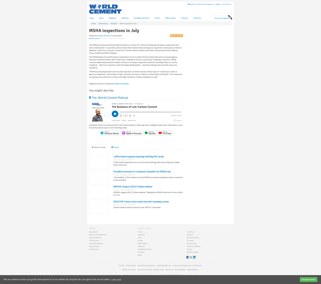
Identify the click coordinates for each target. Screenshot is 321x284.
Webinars (125, 18)
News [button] (101, 18)
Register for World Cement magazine (201, 4)
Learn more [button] (116, 279)
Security (189, 249)
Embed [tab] (116, 147)
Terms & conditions (193, 246)
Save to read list (177, 36)
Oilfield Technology (129, 270)
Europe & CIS (93, 232)
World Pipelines (192, 270)
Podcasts (184, 18)
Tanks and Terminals (144, 270)
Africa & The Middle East (97, 235)
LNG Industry (197, 265)
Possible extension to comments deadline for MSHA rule (142, 171)
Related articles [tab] (99, 147)
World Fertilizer (180, 270)
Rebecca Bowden (104, 36)
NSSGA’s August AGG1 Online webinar (133, 186)
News (140, 238)
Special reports (94, 246)
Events (157, 18)
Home (92, 18)
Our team (190, 240)
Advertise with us (193, 238)
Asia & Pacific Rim (95, 238)
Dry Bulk (121, 265)
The (109, 97)
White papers (170, 18)
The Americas (94, 240)
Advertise (197, 18)
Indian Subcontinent (96, 243)
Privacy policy (191, 243)
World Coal (169, 270)
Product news (94, 249)
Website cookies (192, 252)
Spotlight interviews (142, 18)
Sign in (219, 4)
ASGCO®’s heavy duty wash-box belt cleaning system (141, 201)
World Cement (94, 38)
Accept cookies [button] (308, 279)
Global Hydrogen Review (146, 265)
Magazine (112, 18)
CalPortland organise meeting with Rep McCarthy (138, 156)
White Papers (142, 243)
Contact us (227, 4)
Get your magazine (222, 18)
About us (190, 235)
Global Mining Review (164, 265)
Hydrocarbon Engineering (182, 265)
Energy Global (131, 265)
